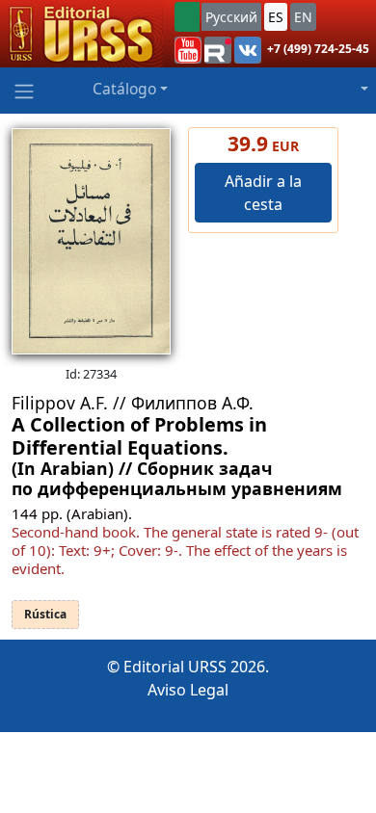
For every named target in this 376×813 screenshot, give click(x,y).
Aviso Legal (188, 689)
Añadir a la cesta (263, 192)
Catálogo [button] (124, 88)
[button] (188, 50)
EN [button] (303, 17)
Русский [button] (231, 17)
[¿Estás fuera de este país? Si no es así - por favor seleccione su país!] (187, 17)
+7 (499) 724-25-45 (318, 48)
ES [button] (275, 17)
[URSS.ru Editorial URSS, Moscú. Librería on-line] (81, 33)
